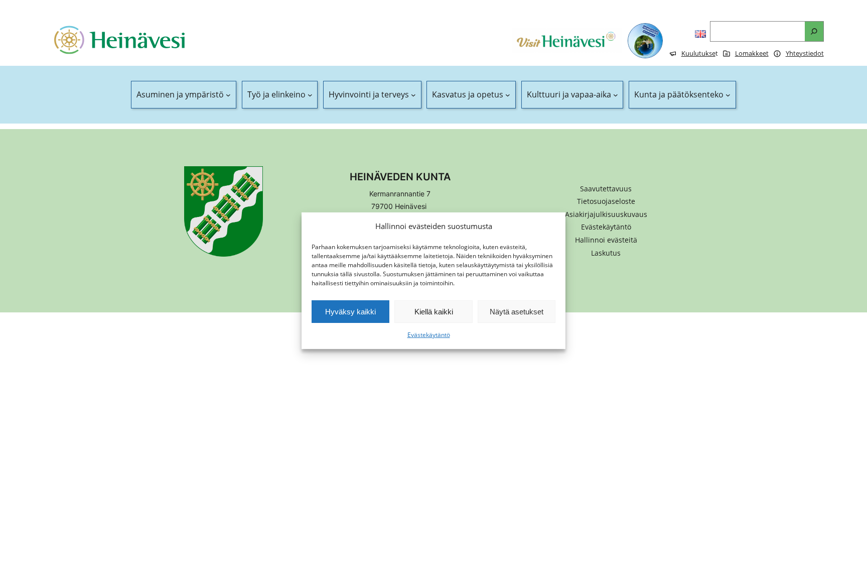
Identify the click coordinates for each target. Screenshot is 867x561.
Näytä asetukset (516, 311)
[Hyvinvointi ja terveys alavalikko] (413, 94)
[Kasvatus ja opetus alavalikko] (507, 94)
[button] (606, 240)
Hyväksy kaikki (350, 311)
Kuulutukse (698, 53)
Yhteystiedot (805, 53)
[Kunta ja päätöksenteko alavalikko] (728, 94)
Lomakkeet (752, 53)
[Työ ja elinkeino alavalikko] (310, 94)
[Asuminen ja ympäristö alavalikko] (228, 94)
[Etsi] (814, 31)
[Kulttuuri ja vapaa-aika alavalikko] (615, 94)
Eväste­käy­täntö (428, 334)
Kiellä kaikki (433, 311)
